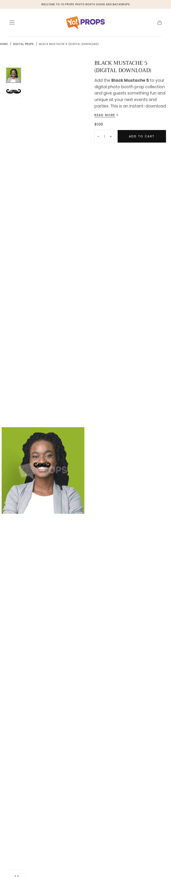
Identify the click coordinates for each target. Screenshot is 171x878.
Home (4, 44)
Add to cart (142, 136)
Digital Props (23, 44)
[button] (12, 22)
